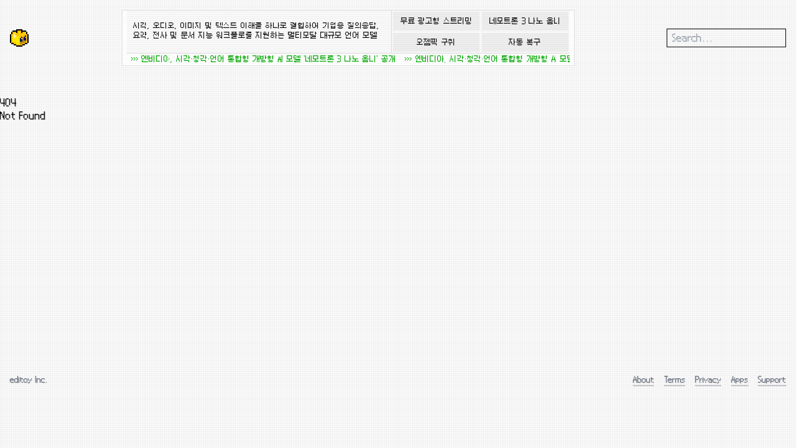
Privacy (708, 379)
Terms (674, 379)
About (643, 379)
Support (772, 379)
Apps (739, 379)
